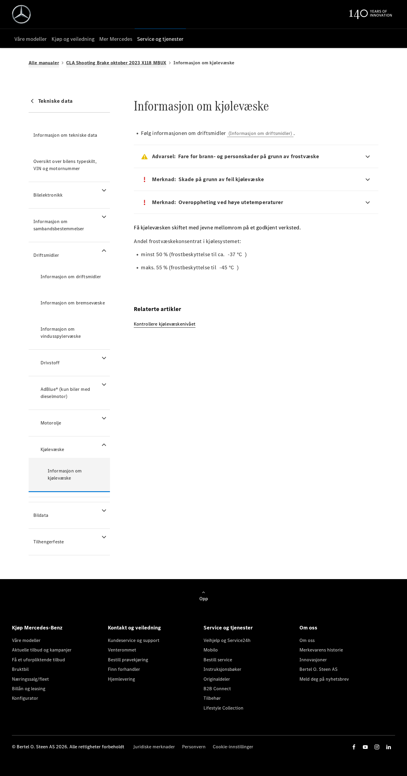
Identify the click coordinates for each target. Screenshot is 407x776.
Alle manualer (44, 63)
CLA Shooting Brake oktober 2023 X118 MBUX (116, 63)
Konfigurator (25, 698)
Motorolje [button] (51, 423)
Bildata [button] (40, 515)
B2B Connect (217, 688)
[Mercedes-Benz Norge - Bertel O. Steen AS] (21, 14)
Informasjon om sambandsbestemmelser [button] (58, 225)
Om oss (307, 640)
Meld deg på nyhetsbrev (324, 679)
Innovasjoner (313, 660)
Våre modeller (26, 640)
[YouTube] (365, 747)
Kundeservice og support (133, 640)
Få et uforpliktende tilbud (38, 660)
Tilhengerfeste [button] (48, 542)
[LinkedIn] (388, 747)
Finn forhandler (124, 669)
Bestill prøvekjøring (128, 660)
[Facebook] (354, 747)
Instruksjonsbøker (222, 669)
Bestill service (218, 660)
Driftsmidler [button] (46, 255)
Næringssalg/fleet (30, 679)
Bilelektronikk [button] (48, 195)
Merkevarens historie (321, 650)
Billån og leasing (28, 688)
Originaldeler (217, 679)
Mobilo (211, 650)
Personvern (194, 747)
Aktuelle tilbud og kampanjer (42, 650)
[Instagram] (376, 747)
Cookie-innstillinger (233, 747)
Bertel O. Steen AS (318, 669)
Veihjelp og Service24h (227, 640)
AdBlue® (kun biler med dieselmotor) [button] (65, 392)
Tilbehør (212, 698)
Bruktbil (20, 669)
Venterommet (122, 650)
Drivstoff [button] (50, 363)
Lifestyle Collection (223, 708)
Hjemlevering (121, 679)
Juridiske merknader (154, 747)
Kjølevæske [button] (52, 449)
